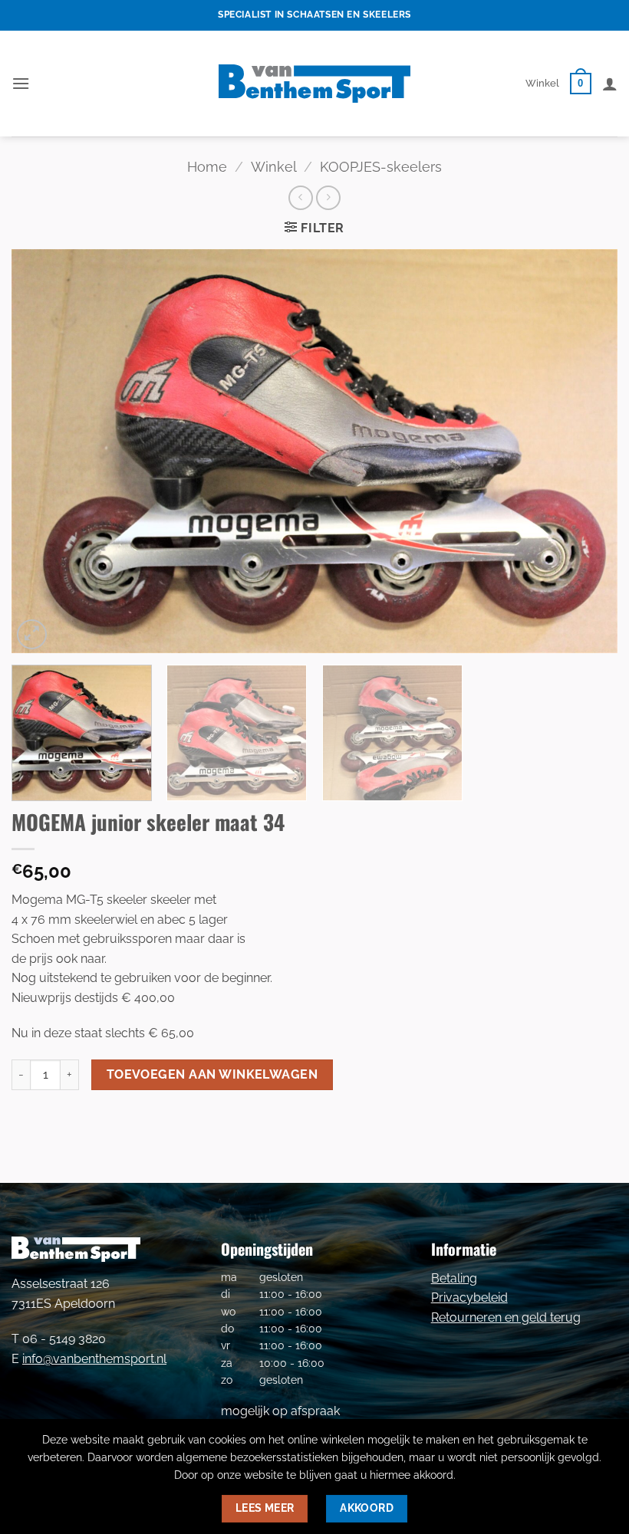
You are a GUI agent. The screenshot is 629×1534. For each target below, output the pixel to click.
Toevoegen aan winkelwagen (212, 1074)
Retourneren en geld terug (506, 1317)
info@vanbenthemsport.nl (94, 1359)
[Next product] (300, 197)
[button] (21, 83)
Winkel (542, 83)
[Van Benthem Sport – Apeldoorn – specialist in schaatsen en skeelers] (314, 83)
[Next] (586, 451)
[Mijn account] (609, 83)
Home (207, 167)
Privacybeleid (469, 1297)
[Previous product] (328, 197)
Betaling (454, 1278)
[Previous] (43, 451)
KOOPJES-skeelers (381, 167)
